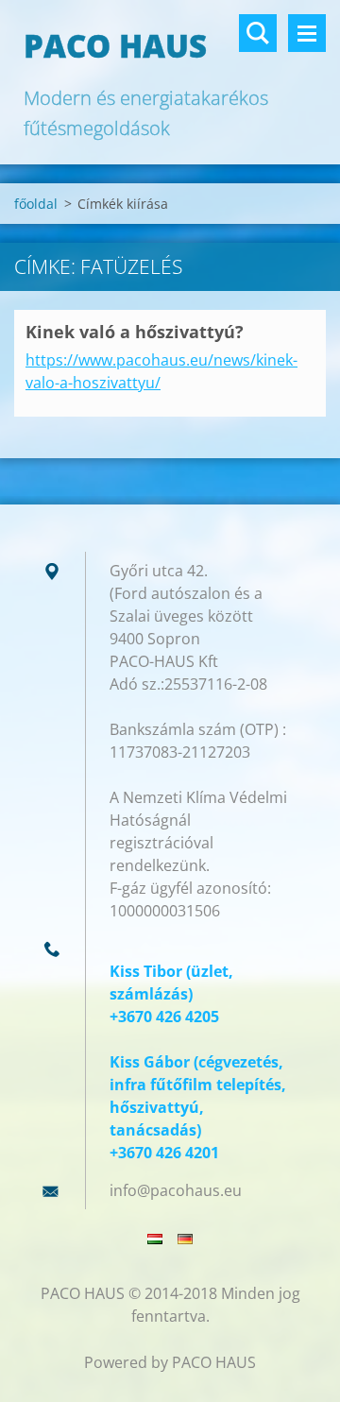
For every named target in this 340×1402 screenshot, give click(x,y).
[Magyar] (154, 1238)
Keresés (258, 33)
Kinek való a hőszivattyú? (135, 331)
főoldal (36, 204)
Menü (307, 33)
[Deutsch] (185, 1238)
